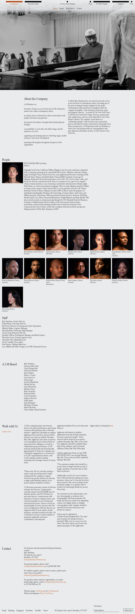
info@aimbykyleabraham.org (34, 566)
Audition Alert (6, 432)
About (55, 9)
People (61, 9)
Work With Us (70, 9)
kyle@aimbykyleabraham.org (35, 560)
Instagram (20, 611)
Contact (79, 9)
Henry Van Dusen (46, 593)
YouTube (38, 611)
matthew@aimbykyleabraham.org (36, 575)
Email (4, 611)
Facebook (29, 611)
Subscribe (128, 610)
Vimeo (45, 611)
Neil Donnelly (41, 591)
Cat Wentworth (53, 591)
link (111, 426)
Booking (11, 611)
